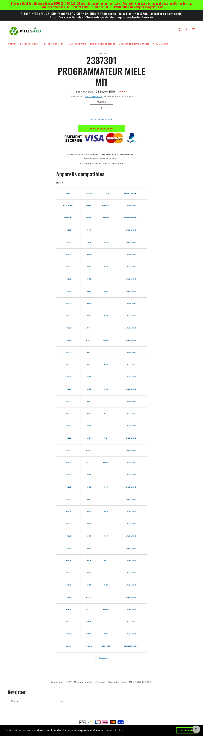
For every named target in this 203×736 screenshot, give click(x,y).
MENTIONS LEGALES (140, 682)
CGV (68, 682)
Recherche (56, 682)
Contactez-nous (117, 682)
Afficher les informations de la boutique (101, 163)
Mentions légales (83, 682)
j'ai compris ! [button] (187, 730)
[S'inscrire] (61, 701)
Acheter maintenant (101, 128)
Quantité (101, 102)
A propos (100, 682)
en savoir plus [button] (114, 730)
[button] (30, 44)
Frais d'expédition (93, 96)
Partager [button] (103, 658)
